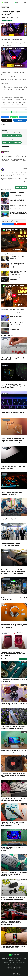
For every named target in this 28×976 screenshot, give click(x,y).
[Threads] (17, 967)
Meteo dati (10, 964)
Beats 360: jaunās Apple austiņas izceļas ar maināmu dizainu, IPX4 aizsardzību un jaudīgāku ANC (14, 625)
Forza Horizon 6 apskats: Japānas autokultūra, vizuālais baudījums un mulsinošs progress (11, 922)
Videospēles (17, 960)
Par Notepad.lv (6, 962)
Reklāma (16, 962)
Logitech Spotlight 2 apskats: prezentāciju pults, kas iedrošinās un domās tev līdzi (13, 727)
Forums (20, 962)
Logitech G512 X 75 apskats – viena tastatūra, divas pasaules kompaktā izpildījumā (14, 799)
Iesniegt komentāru (21, 187)
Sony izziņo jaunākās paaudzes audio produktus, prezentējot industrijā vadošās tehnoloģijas (18, 265)
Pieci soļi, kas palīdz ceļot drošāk (11, 519)
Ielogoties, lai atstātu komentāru (12, 135)
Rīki (24, 962)
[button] (21, 2)
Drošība (24, 958)
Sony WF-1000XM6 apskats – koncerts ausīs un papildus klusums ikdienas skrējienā (14, 898)
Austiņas (6, 124)
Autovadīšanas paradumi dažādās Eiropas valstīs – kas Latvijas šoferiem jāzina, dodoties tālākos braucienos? (13, 571)
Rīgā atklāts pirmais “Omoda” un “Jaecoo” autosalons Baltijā (11, 544)
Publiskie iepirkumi (16, 964)
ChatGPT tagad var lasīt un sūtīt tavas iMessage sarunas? (13, 467)
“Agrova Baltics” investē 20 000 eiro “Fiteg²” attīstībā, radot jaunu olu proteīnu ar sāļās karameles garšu (12, 440)
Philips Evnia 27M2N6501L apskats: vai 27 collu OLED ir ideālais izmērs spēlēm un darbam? (13, 849)
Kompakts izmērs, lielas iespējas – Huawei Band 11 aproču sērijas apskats (13, 946)
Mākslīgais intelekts (14, 958)
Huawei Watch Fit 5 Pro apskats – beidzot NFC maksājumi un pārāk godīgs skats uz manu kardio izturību (13, 824)
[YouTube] (19, 967)
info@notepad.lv (19, 971)
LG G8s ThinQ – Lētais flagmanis (16, 316)
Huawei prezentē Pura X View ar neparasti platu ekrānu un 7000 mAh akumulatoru (13, 653)
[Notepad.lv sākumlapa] (14, 955)
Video (8, 7)
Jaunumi (3, 958)
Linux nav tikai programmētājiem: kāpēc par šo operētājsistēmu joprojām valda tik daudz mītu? (13, 385)
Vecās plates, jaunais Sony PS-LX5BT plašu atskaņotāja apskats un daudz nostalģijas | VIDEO (13, 775)
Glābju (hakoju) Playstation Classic (16, 322)
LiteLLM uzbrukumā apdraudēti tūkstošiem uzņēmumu (11, 493)
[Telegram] (14, 967)
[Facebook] (8, 967)
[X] (11, 967)
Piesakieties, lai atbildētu (5, 163)
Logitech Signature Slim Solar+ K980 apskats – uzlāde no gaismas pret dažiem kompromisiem (14, 874)
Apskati (7, 958)
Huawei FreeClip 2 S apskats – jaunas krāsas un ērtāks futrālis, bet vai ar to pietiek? (13, 704)
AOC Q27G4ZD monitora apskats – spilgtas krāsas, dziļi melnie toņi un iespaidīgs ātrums (13, 751)
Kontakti (12, 962)
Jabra (9, 124)
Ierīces (20, 958)
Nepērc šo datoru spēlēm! (15, 329)
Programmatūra (11, 960)
